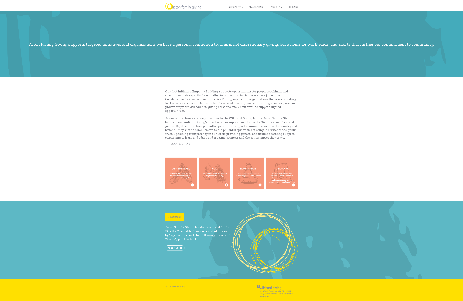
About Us (173, 248)
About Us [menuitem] (275, 7)
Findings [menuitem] (293, 7)
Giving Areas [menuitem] (234, 7)
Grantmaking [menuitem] (256, 7)
